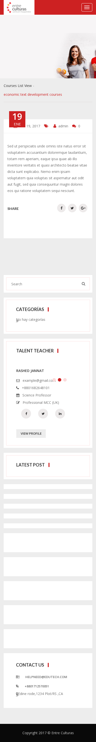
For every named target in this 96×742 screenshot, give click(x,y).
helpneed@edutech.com (46, 677)
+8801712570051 (37, 686)
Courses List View (18, 85)
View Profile (31, 433)
